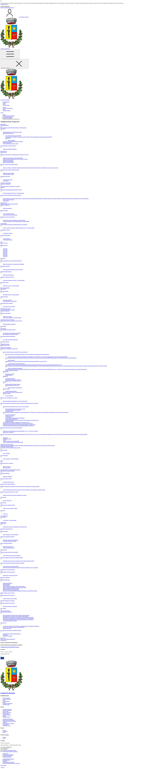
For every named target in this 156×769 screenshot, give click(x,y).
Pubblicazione (5, 371)
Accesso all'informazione (8, 108)
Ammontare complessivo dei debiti (9, 541)
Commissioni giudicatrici (10, 378)
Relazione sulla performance (8, 274)
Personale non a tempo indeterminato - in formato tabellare (14, 220)
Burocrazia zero (3, 151)
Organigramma (6, 180)
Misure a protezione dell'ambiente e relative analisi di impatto (14, 587)
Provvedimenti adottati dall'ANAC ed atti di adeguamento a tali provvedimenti (18, 619)
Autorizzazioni (6, 724)
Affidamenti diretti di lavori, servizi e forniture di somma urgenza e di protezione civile (22, 420)
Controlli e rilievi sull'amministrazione (7, 484)
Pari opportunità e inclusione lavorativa (12, 379)
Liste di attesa (3, 516)
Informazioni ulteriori (9, 421)
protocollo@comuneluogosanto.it (9, 750)
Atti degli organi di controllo (8, 174)
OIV (1, 241)
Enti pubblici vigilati (4, 291)
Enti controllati (3, 288)
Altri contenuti (3, 608)
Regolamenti (7, 138)
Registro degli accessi (7, 628)
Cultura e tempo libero (7, 710)
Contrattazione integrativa (5, 235)
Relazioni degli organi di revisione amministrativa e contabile (14, 495)
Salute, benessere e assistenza (8, 723)
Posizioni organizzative (4, 205)
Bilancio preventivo (6, 466)
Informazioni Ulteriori (7, 438)
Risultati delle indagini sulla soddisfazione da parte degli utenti (15, 526)
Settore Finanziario (11, 140)
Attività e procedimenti (4, 310)
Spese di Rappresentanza (5, 610)
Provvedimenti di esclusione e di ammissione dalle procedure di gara (16, 422)
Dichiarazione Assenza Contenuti (6, 446)
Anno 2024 (5, 249)
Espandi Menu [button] (3, 124)
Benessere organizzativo (5, 287)
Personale (2, 187)
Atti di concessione (4, 455)
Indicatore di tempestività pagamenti (7, 536)
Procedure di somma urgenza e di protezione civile (12, 392)
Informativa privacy (6, 760)
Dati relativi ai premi (4, 282)
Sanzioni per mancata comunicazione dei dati (9, 164)
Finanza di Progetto (9, 395)
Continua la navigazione (5, 6)
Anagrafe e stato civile (7, 709)
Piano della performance (5, 266)
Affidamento (5, 376)
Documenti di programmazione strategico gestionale (13, 141)
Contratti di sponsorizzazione (11, 391)
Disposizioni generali (4, 125)
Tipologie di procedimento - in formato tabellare (12, 317)
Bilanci (1, 460)
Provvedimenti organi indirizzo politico (7, 329)
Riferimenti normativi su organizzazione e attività (12, 132)
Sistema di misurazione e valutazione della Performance (11, 260)
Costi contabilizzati (4, 515)
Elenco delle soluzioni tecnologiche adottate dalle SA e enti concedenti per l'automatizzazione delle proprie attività (27, 354)
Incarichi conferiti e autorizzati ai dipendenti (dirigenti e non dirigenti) (13, 224)
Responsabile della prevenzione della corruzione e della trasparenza (16, 616)
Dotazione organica (4, 210)
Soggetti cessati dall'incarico (8, 162)
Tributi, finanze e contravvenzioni (9, 721)
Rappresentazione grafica (5, 308)
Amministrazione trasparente (8, 758)
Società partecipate (4, 296)
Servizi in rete (3, 523)
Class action (2, 510)
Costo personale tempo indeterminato (10, 214)
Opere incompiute (11, 360)
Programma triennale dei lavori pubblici (13, 410)
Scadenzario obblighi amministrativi (10, 149)
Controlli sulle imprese (4, 341)
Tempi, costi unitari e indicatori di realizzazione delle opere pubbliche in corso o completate (20, 567)
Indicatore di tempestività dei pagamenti (10, 540)
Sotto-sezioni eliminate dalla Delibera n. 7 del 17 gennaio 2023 (15, 401)
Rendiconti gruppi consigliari (8, 173)
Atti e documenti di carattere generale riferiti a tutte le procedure (15, 352)
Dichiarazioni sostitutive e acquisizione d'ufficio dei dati (11, 320)
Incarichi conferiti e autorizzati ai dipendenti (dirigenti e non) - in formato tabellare (18, 227)
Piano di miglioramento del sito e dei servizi (11, 763)
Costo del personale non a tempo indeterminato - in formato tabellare (16, 221)
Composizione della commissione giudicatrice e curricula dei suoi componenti (18, 423)
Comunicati (5, 731)
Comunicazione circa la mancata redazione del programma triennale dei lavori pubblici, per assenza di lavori (26, 361)
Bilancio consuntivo (7, 467)
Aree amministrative (7, 699)
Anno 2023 (5, 250)
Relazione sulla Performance (5, 271)
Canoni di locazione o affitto (5, 478)
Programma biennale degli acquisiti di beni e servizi (15, 408)
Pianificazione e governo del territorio (7, 569)
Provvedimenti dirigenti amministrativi (7, 336)
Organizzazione (3, 152)
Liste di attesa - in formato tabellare (9, 520)
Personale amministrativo (8, 703)
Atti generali (2, 128)
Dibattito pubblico (8, 375)
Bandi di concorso (3, 242)
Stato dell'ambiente (6, 584)
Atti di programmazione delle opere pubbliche (9, 552)
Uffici (4, 700)
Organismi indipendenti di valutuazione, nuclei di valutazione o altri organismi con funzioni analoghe (19, 486)
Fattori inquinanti (6, 585)
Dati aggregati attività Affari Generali (7, 309)
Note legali (5, 761)
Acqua (4, 109)
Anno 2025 (5, 248)
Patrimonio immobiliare (5, 473)
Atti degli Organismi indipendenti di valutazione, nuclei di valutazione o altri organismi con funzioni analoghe (24, 489)
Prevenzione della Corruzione (6, 611)
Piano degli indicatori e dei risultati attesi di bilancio (10, 469)
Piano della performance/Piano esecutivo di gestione (13, 269)
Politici (4, 702)
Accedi (1, 112)
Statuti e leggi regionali (7, 142)
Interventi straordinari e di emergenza (7, 600)
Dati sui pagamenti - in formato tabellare (10, 534)
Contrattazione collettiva (5, 229)
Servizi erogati (3, 502)
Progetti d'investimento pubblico (11, 370)
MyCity (2, 767)
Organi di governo (6, 698)
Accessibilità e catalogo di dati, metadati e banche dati (10, 630)
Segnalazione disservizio (7, 755)
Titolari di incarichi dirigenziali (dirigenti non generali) (10, 195)
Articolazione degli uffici (5, 176)
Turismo (4, 715)
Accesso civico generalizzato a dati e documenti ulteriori (13, 627)
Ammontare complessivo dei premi (7, 277)
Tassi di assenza (3, 223)
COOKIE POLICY (4, 4)
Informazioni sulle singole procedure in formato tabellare (11, 427)
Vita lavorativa (6, 711)
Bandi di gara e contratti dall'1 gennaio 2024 (8, 348)
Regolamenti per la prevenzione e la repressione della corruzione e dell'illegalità (18, 617)
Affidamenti (5, 437)
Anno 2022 (5, 251)
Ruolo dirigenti (6, 200)
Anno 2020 (5, 254)
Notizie (4, 730)
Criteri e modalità (3, 450)
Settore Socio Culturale (7, 316)
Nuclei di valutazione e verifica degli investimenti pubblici (11, 557)
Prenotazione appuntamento (8, 754)
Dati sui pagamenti (4, 531)
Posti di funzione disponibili (8, 199)
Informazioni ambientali (7, 116)
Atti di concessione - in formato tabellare (10, 458)
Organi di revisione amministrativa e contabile (9, 491)
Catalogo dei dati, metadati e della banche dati (12, 633)
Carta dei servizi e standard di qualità (7, 505)
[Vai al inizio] (0, 656)
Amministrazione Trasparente (8, 115)
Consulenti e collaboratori (5, 183)
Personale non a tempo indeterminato (7, 216)
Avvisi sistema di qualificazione (11, 419)
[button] (6, 101)
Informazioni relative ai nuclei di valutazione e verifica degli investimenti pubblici (18, 560)
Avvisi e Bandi (8, 416)
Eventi (4, 738)
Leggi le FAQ (5, 753)
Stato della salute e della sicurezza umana (11, 589)
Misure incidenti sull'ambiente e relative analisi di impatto (14, 586)
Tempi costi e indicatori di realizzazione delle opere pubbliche (12, 563)
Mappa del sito (3, 765)
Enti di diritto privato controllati (6, 303)
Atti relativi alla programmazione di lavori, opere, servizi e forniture (16, 406)
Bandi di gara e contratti (5, 345)
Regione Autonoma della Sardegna (7, 7)
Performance (2, 258)
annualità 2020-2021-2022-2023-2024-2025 (16, 363)
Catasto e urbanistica (7, 714)
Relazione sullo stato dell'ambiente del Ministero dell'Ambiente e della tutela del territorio (20, 590)
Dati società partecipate (7, 300)
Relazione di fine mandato (8, 160)
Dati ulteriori (2, 638)
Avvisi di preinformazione (10, 414)
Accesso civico (3, 622)
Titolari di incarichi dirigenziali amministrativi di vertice (11, 189)
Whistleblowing (3, 640)
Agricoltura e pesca (6, 725)
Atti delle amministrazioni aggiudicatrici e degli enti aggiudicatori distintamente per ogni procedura (19, 403)
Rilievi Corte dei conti (7, 500)
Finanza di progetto (6, 393)
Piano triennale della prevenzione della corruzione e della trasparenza (16, 615)
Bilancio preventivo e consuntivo (6, 463)
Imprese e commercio (7, 712)
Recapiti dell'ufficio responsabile (9, 324)
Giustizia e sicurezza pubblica (8, 720)
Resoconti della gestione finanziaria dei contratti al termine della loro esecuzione (18, 425)
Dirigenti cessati (3, 202)
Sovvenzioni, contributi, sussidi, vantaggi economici (10, 447)
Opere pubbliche (3, 549)
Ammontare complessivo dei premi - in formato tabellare (14, 280)
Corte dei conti (3, 497)
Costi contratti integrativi (7, 239)
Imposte (4, 107)
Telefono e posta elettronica (5, 182)
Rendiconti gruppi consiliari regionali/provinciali (9, 169)
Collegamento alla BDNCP (5, 347)
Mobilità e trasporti (6, 716)
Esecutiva (5, 381)
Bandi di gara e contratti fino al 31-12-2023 (8, 397)
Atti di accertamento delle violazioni (10, 620)
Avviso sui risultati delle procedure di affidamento (14, 418)
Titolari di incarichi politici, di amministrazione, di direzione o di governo (14, 154)
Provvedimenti (3, 326)
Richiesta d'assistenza (7, 756)
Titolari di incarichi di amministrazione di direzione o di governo (15, 159)
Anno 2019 (5, 255)
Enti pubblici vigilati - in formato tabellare (11, 294)
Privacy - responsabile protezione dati (7, 639)
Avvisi (4, 732)
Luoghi (4, 737)
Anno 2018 (5, 256)
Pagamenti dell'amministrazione (6, 528)
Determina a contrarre (9, 415)
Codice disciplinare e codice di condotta (10, 143)
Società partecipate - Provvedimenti (10, 301)
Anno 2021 (5, 253)
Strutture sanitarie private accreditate (7, 592)
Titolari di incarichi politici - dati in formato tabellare (13, 158)
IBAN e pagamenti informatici (6, 543)
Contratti (4, 439)
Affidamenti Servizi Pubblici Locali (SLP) (13, 380)
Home (4, 114)
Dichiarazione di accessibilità (8, 762)
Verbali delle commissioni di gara (6, 444)
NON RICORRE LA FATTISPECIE (15, 387)
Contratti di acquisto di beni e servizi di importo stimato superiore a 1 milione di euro (19, 424)
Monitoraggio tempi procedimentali (7, 319)
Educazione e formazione (8, 719)
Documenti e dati (6, 704)
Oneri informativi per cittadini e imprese (8, 145)
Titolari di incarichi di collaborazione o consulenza (10, 186)
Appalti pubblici (6, 713)
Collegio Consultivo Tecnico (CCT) (12, 385)
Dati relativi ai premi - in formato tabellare (11, 285)
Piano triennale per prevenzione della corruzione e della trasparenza (13, 127)
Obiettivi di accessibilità (7, 635)
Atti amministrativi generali (8, 133)
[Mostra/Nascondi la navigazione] (10, 54)
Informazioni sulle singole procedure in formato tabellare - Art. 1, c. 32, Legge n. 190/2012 (20, 431)
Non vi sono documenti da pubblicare (15, 368)
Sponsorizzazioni (6, 388)
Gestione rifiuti (3, 522)
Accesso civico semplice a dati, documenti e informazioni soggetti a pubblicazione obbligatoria (21, 626)
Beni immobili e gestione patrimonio (7, 470)
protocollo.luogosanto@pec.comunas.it (10, 751)
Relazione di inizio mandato (8, 161)
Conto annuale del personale (8, 213)
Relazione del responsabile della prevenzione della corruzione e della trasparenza (18, 618)
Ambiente (5, 722)
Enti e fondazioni (6, 701)
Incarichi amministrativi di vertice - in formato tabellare (13, 193)
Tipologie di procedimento (5, 313)
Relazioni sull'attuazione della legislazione (11, 588)
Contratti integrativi (6, 238)
